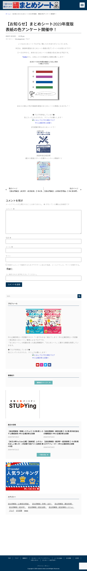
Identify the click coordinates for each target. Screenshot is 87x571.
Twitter (24, 57)
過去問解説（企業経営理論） (19, 504)
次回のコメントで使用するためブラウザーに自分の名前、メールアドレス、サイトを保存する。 (44, 265)
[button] (82, 5)
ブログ (27, 39)
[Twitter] (45, 364)
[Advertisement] (43, 534)
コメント (10, 209)
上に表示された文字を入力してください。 (22, 274)
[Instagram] (41, 364)
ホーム (8, 14)
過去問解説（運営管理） (63, 504)
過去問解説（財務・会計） (42, 504)
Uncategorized (19, 39)
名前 (8, 238)
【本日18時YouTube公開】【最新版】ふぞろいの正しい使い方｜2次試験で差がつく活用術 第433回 (25, 444)
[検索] (79, 296)
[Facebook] (49, 364)
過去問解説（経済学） (17, 507)
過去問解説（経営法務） (37, 507)
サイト (8, 256)
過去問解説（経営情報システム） (61, 507)
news (26, 511)
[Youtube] (37, 364)
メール (9, 247)
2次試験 (19, 511)
